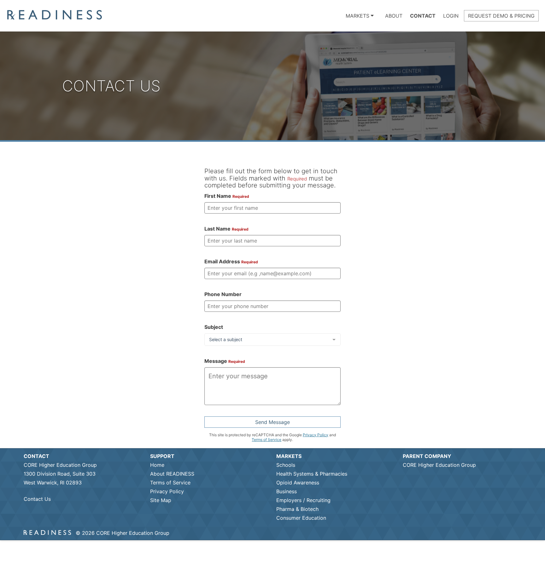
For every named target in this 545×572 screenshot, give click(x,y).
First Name (226, 196)
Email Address (231, 261)
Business (286, 491)
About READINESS (172, 474)
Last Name (226, 229)
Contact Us (37, 499)
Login (451, 16)
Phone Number (223, 294)
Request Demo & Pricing (501, 16)
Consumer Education (301, 518)
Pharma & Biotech (297, 509)
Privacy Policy (315, 434)
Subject (213, 327)
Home (157, 465)
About (393, 16)
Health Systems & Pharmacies (311, 474)
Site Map (160, 500)
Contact (423, 16)
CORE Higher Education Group (439, 465)
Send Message (272, 422)
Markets (357, 16)
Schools (285, 465)
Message (224, 361)
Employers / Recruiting (303, 500)
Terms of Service (266, 439)
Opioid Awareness (297, 482)
